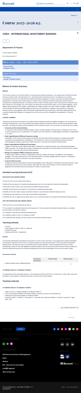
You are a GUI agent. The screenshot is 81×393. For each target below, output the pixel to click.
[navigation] (40, 9)
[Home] (8, 3)
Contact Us (73, 15)
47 (16, 56)
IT (71, 3)
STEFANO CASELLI (9, 68)
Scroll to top (71, 317)
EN (67, 3)
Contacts (20, 329)
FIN (6, 41)
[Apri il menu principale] (77, 3)
